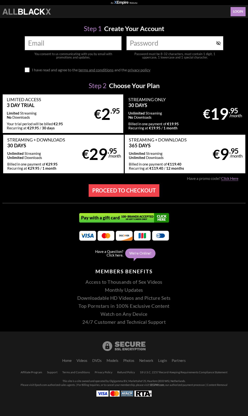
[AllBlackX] (26, 12)
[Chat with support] (124, 253)
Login (238, 11)
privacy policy (139, 70)
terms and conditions (96, 70)
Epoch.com (41, 384)
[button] (63, 113)
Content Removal (217, 384)
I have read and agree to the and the (91, 70)
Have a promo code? (212, 178)
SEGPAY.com (157, 384)
